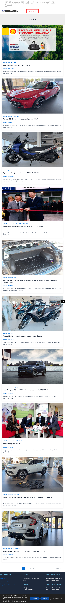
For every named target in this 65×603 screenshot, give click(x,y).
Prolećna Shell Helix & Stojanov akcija (16, 65)
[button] (32, 11)
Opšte (9, 170)
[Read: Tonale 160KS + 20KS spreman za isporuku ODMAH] (32, 96)
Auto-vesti (10, 62)
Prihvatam (34, 598)
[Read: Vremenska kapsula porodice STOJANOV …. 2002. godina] (32, 203)
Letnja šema (3, 578)
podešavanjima (22, 601)
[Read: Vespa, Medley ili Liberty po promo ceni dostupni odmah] (32, 313)
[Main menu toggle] (61, 11)
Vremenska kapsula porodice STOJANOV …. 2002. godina (23, 226)
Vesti (14, 62)
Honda (15, 548)
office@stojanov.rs (28, 588)
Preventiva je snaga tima (12, 443)
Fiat (14, 223)
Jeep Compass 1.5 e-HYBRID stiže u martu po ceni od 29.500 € (25, 390)
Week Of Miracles (4, 581)
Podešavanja (55, 598)
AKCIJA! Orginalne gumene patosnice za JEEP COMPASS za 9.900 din (27, 497)
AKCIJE (5, 62)
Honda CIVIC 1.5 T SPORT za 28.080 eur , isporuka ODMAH (24, 551)
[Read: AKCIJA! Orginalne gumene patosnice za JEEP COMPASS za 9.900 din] (32, 474)
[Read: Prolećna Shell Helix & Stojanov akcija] (32, 42)
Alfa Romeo (10, 116)
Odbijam (45, 598)
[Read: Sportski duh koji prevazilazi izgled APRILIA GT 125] (32, 149)
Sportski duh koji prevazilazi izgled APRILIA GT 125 (21, 173)
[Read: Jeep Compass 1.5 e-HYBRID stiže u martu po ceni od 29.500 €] (32, 367)
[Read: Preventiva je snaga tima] (32, 420)
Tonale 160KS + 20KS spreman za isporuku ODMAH (21, 119)
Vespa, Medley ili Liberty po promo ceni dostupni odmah (23, 336)
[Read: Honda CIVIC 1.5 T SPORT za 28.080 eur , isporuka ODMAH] (32, 528)
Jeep (14, 277)
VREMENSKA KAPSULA (24, 223)
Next (58, 568)
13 (33, 568)
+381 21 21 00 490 (28, 590)
